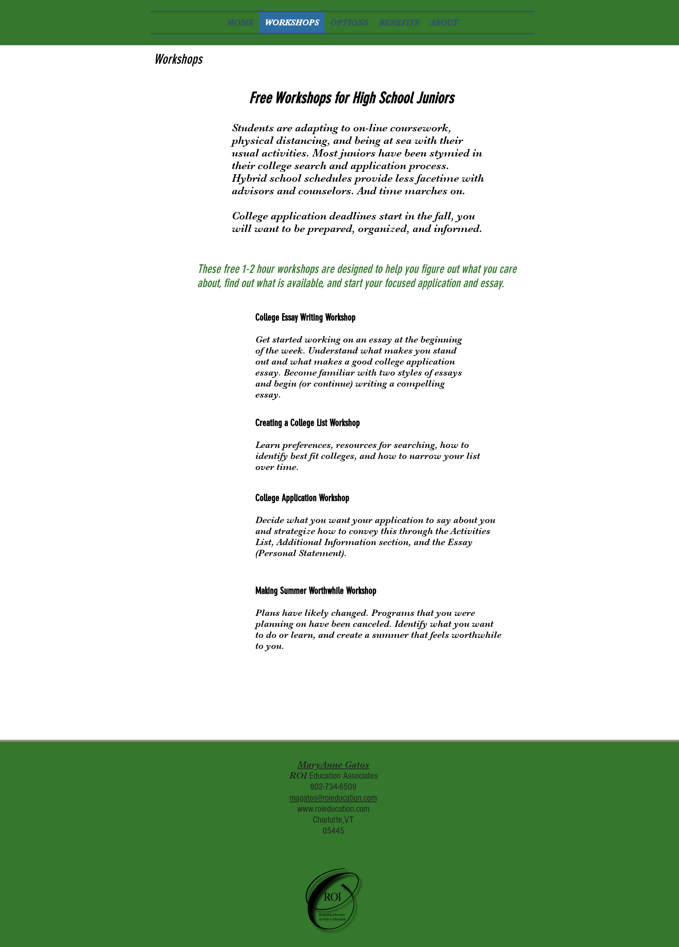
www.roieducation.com (333, 808)
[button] (242, 834)
